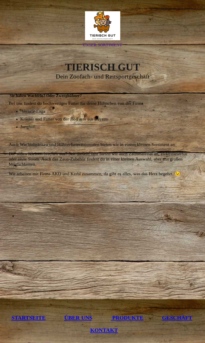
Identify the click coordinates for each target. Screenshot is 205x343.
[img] (102, 25)
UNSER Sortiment (102, 45)
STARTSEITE (29, 317)
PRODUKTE (127, 317)
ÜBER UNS (78, 317)
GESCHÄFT (177, 317)
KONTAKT (104, 330)
